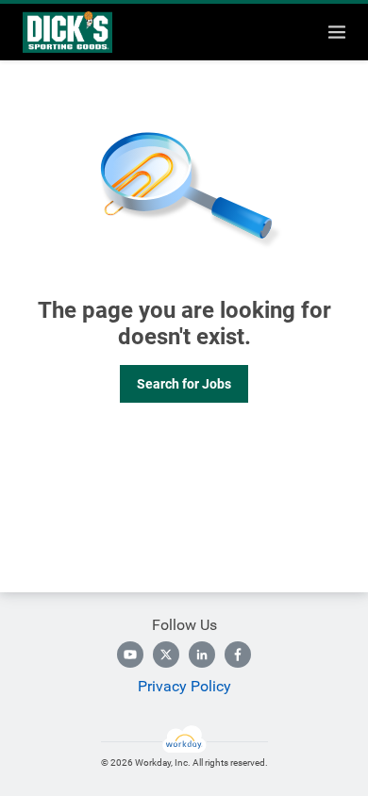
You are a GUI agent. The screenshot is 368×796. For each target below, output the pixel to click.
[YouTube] (130, 654)
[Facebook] (238, 654)
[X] (166, 654)
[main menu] (337, 32)
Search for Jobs (184, 383)
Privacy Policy (184, 686)
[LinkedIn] (202, 654)
